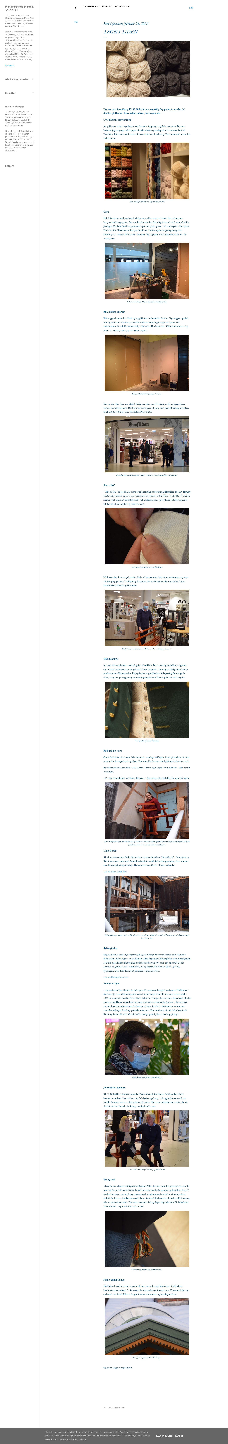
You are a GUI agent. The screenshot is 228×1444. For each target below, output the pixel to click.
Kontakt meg (106, 7)
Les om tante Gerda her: (115, 871)
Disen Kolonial (122, 7)
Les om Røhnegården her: (115, 977)
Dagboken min (91, 7)
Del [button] (75, 22)
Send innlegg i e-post (116, 1408)
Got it (179, 1435)
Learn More (164, 1435)
